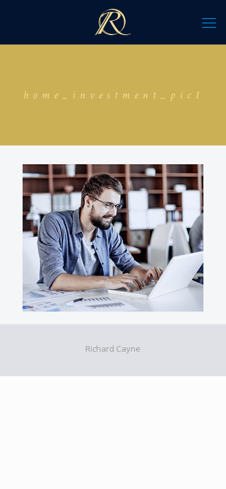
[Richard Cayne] (113, 22)
